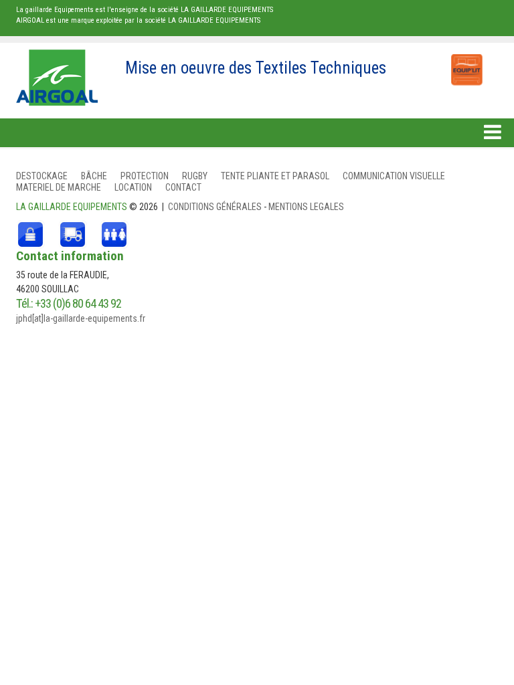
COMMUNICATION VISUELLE (394, 176)
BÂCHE (94, 176)
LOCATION (133, 187)
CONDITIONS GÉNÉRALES (216, 206)
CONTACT (183, 187)
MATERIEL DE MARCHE (58, 187)
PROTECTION (144, 176)
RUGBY (194, 176)
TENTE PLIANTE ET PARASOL (275, 176)
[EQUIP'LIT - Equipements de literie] (466, 63)
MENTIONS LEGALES (306, 206)
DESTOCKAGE (42, 176)
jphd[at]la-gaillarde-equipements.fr (80, 318)
